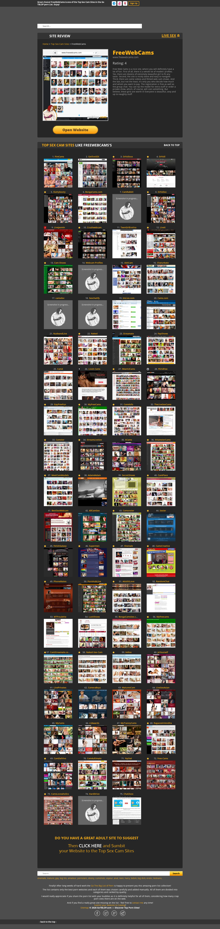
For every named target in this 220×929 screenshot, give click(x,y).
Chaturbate (163, 263)
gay (57, 878)
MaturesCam (128, 687)
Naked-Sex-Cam (94, 652)
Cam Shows (60, 263)
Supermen (94, 546)
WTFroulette (60, 617)
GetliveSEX (93, 156)
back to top (172, 145)
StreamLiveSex (94, 440)
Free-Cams (162, 758)
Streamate (128, 333)
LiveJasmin (59, 227)
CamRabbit (127, 192)
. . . (164, 878)
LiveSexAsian (162, 687)
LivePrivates (60, 687)
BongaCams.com (93, 192)
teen (121, 878)
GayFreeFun (60, 404)
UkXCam (128, 263)
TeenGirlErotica (128, 227)
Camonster (128, 510)
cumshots (100, 878)
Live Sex (169, 35)
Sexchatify (94, 298)
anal (116, 878)
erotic (149, 878)
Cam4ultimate (94, 758)
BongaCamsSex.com (129, 617)
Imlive (128, 652)
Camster (60, 440)
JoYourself (163, 652)
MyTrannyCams (128, 723)
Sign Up (133, 3)
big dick (141, 878)
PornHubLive (94, 581)
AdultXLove (128, 581)
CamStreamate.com (60, 652)
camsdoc (60, 298)
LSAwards (94, 723)
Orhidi (162, 156)
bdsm (134, 878)
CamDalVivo (60, 758)
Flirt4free (162, 369)
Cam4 (60, 369)
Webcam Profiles (94, 263)
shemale (41, 878)
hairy (127, 878)
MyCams (60, 723)
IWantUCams (128, 369)
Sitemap (85, 907)
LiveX (163, 227)
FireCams (59, 156)
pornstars (82, 878)
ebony (91, 878)
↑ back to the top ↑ (48, 921)
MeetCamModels (60, 475)
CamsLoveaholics (60, 794)
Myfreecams (163, 617)
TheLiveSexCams (162, 404)
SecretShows (128, 475)
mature (50, 878)
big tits (63, 878)
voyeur (109, 878)
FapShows (163, 333)
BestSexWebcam (60, 510)
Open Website (75, 129)
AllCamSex (94, 510)
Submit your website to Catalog (109, 905)
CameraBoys (94, 687)
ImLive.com (128, 298)
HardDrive (94, 794)
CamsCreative (163, 546)
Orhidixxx (128, 156)
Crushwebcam (94, 227)
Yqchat (128, 758)
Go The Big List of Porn (102, 885)
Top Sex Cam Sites (58, 145)
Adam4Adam (94, 475)
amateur (72, 878)
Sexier (163, 510)
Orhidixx (162, 192)
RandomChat (162, 581)
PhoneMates (60, 581)
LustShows (94, 617)
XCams (128, 440)
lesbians (157, 878)
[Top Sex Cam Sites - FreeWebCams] (139, 64)
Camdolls (128, 404)
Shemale (128, 546)
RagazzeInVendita (163, 723)
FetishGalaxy (60, 546)
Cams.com (163, 298)
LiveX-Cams (94, 369)
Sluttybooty (59, 192)
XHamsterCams (163, 440)
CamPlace (163, 475)
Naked (94, 333)
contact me (137, 902)
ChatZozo (128, 794)
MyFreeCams (94, 404)
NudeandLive (60, 333)
